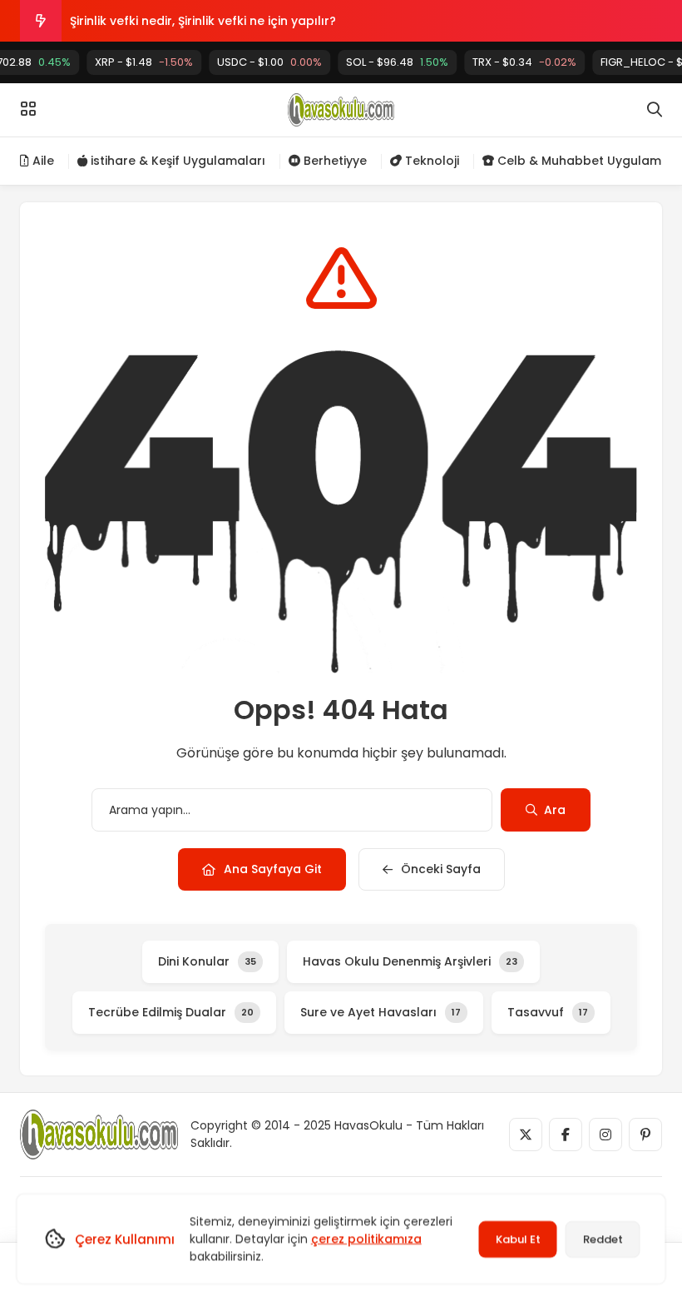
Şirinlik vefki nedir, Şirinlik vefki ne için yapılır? (203, 20)
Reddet (603, 1239)
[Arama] (654, 109)
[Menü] (28, 109)
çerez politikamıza (366, 1238)
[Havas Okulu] (340, 110)
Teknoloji (430, 160)
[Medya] (525, 1134)
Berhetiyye (333, 160)
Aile (41, 160)
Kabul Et (518, 1239)
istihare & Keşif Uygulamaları (176, 160)
